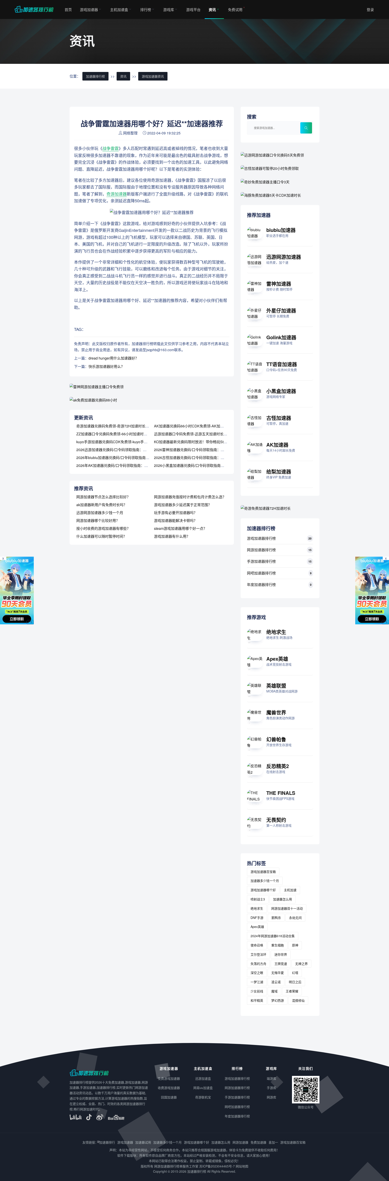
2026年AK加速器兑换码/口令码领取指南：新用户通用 (119, 465)
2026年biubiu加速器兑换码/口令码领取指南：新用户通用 (121, 457)
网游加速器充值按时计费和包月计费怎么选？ (190, 496)
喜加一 (273, 1142)
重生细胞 (277, 945)
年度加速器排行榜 (261, 584)
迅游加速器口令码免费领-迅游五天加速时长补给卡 (194, 433)
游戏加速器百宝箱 (263, 871)
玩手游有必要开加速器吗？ (175, 512)
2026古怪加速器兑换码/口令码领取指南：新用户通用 (196, 457)
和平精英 (257, 1000)
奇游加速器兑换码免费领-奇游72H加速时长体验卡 (116, 426)
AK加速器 (277, 444)
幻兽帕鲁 (276, 739)
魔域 (274, 991)
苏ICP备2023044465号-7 (217, 1166)
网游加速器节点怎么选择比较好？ (103, 496)
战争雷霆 (110, 148)
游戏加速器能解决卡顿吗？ (175, 520)
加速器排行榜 (95, 76)
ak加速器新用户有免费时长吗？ (101, 504)
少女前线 (257, 991)
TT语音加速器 (281, 364)
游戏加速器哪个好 (263, 890)
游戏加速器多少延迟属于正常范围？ (183, 504)
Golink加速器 (281, 337)
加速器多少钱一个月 (265, 880)
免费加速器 (258, 1142)
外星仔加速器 (281, 310)
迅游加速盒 (203, 1078)
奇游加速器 (116, 194)
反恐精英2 (277, 766)
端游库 (271, 1078)
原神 (295, 945)
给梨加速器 (278, 471)
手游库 (271, 1087)
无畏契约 (276, 819)
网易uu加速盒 (203, 1087)
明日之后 (295, 982)
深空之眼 (257, 972)
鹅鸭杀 (276, 917)
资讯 (212, 9)
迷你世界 (280, 954)
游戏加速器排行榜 (261, 538)
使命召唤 (257, 945)
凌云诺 (276, 982)
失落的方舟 (258, 963)
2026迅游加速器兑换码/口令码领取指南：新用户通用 (118, 449)
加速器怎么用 (282, 899)
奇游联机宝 (203, 1097)
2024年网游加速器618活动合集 (273, 936)
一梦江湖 (257, 982)
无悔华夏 (277, 972)
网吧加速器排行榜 (261, 573)
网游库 (271, 1097)
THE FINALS (280, 792)
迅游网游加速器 (283, 256)
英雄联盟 (276, 685)
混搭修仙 (298, 1000)
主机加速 (290, 890)
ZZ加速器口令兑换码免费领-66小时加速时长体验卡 (117, 433)
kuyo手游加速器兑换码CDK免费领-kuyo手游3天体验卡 (120, 441)
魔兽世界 (276, 712)
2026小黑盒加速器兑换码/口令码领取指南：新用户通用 (198, 465)
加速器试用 (143, 1142)
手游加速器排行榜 (261, 561)
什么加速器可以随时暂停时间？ (101, 536)
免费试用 (235, 9)
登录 (370, 9)
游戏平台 (193, 9)
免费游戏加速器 (169, 1078)
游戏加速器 (89, 9)
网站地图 (242, 1166)
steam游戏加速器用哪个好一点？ (180, 528)
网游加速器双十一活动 (287, 908)
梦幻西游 (277, 1000)
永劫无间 (295, 917)
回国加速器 (169, 1097)
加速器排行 (107, 1142)
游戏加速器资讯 (153, 76)
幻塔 (295, 972)
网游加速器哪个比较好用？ (98, 520)
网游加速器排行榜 (261, 549)
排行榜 (145, 9)
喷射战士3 (258, 899)
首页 (68, 9)
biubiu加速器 (281, 229)
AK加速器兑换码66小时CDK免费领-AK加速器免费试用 (198, 426)
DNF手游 (257, 917)
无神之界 (301, 963)
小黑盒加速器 (281, 390)
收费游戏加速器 (169, 1087)
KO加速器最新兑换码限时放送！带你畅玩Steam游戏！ (197, 441)
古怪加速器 (278, 417)
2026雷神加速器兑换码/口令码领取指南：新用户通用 (196, 449)
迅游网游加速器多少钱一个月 (99, 512)
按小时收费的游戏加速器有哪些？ (103, 528)
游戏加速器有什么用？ (172, 536)
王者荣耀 (292, 991)
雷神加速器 (278, 283)
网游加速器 (240, 1142)
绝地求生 (276, 631)
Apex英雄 (277, 658)
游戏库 (168, 9)
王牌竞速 (280, 963)
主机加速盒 (119, 9)
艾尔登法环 (258, 954)
